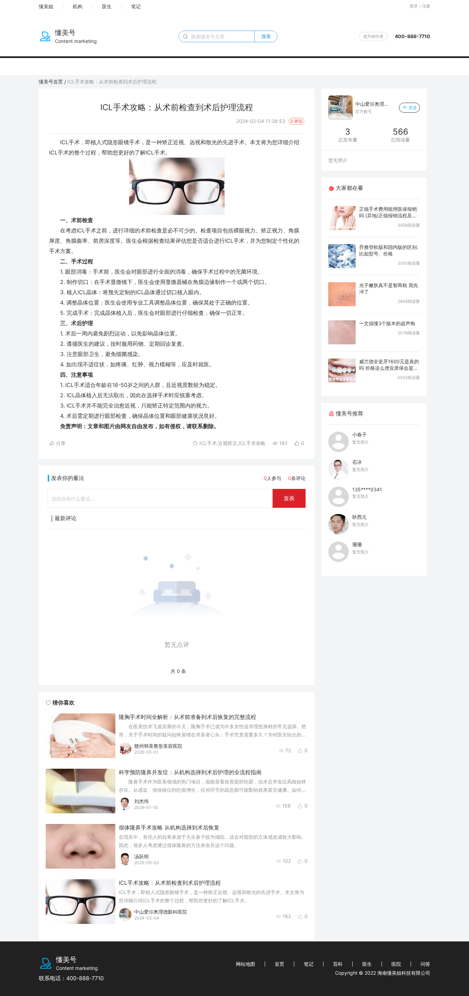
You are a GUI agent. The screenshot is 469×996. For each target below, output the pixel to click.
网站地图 (245, 964)
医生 (107, 6)
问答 (425, 964)
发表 (289, 498)
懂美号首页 (51, 81)
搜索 (266, 36)
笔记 (136, 6)
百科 (338, 964)
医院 (396, 964)
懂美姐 (46, 6)
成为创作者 (373, 36)
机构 (77, 6)
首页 (279, 964)
